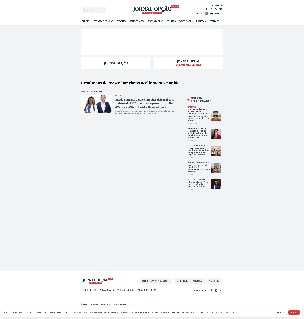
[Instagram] (211, 9)
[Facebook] (206, 9)
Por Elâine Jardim (192, 140)
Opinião (171, 21)
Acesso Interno (147, 290)
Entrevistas (137, 21)
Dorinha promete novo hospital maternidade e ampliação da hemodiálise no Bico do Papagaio (198, 167)
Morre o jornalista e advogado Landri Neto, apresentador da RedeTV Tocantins (198, 183)
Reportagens (155, 21)
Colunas (121, 21)
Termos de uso (125, 290)
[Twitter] (216, 9)
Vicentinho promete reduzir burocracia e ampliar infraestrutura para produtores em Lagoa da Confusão (198, 150)
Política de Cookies (202, 312)
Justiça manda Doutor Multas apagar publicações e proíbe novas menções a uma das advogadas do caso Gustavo (198, 115)
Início (85, 21)
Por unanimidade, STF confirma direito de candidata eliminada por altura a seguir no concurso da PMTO (198, 133)
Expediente (89, 290)
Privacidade (106, 290)
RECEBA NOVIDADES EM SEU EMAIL (189, 281)
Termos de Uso (229, 312)
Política (201, 21)
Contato (214, 21)
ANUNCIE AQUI (214, 281)
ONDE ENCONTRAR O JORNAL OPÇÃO (155, 281)
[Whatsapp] (220, 9)
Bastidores (186, 21)
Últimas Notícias (103, 21)
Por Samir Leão (192, 123)
